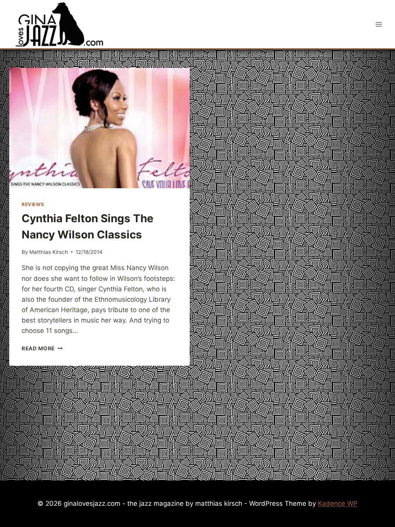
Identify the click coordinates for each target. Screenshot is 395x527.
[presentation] (99, 128)
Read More (42, 348)
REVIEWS (33, 204)
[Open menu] (378, 24)
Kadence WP (338, 503)
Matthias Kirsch (48, 252)
